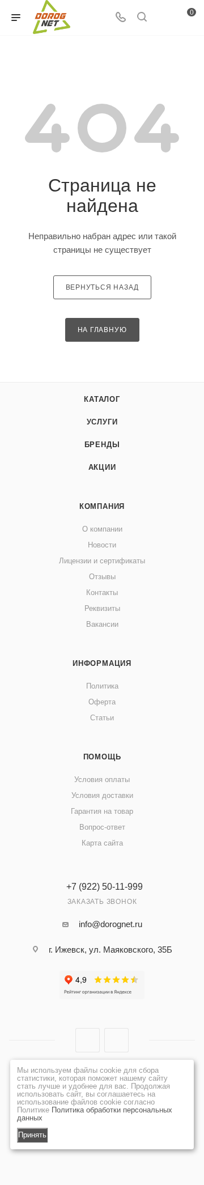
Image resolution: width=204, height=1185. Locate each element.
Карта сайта (102, 843)
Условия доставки (102, 795)
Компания (102, 506)
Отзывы (102, 576)
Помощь (102, 757)
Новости (102, 545)
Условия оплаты (102, 779)
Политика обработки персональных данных (94, 1114)
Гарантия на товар (102, 811)
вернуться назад (102, 287)
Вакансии (102, 624)
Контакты (102, 592)
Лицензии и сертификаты (102, 561)
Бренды (102, 444)
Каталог (102, 399)
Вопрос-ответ (102, 827)
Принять (32, 1135)
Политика (102, 686)
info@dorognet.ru (110, 924)
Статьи (102, 717)
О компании (102, 529)
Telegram (116, 1040)
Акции (102, 467)
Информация (102, 663)
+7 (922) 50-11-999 (104, 886)
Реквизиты (102, 608)
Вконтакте (87, 1040)
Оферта (102, 702)
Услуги (102, 422)
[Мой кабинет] (163, 18)
